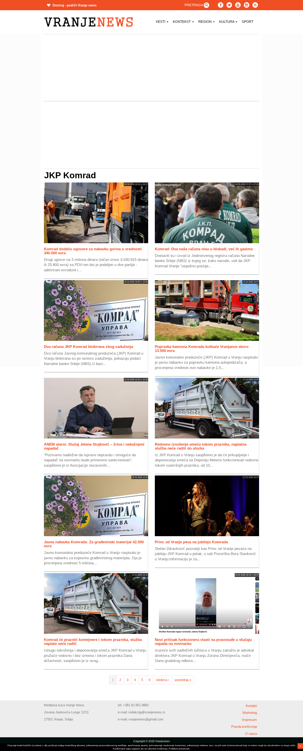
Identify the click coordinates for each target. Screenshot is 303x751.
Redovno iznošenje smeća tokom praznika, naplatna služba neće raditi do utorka (200, 446)
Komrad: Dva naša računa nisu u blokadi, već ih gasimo (204, 249)
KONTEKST (182, 21)
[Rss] (255, 5)
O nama (251, 733)
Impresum (249, 720)
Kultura (227, 21)
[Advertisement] (23, 100)
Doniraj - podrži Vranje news (74, 5)
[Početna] (90, 22)
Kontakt (251, 706)
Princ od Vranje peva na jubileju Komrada (191, 542)
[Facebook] (220, 5)
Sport (247, 21)
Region (205, 21)
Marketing (249, 712)
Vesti (161, 21)
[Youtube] (238, 5)
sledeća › (162, 680)
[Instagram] (246, 5)
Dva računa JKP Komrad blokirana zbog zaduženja (88, 347)
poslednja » (183, 680)
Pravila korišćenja (244, 726)
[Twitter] (229, 5)
